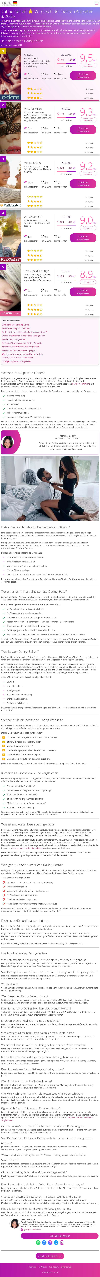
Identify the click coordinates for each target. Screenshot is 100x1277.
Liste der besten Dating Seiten (16, 324)
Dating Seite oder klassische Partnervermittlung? (24, 332)
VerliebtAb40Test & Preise (88, 174)
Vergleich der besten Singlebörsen (28, 848)
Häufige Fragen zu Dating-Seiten (16, 361)
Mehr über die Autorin (60, 1236)
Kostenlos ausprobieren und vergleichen (20, 346)
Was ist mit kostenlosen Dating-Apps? (19, 350)
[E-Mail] (62, 1244)
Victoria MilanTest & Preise (88, 120)
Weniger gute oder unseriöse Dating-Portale (22, 354)
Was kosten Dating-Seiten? (14, 339)
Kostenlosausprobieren (83, 75)
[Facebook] (44, 1244)
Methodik (43, 1267)
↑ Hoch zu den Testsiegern (50, 1256)
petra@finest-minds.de (32, 1230)
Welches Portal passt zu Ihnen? (16, 328)
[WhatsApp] (38, 1244)
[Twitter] (56, 1244)
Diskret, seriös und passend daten (17, 357)
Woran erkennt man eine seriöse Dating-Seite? (23, 335)
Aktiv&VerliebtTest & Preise (88, 228)
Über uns (32, 1267)
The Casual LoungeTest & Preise (88, 282)
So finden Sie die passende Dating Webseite (22, 343)
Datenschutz (66, 1267)
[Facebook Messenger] (50, 1244)
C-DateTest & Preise (88, 66)
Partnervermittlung (81, 383)
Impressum (54, 1267)
